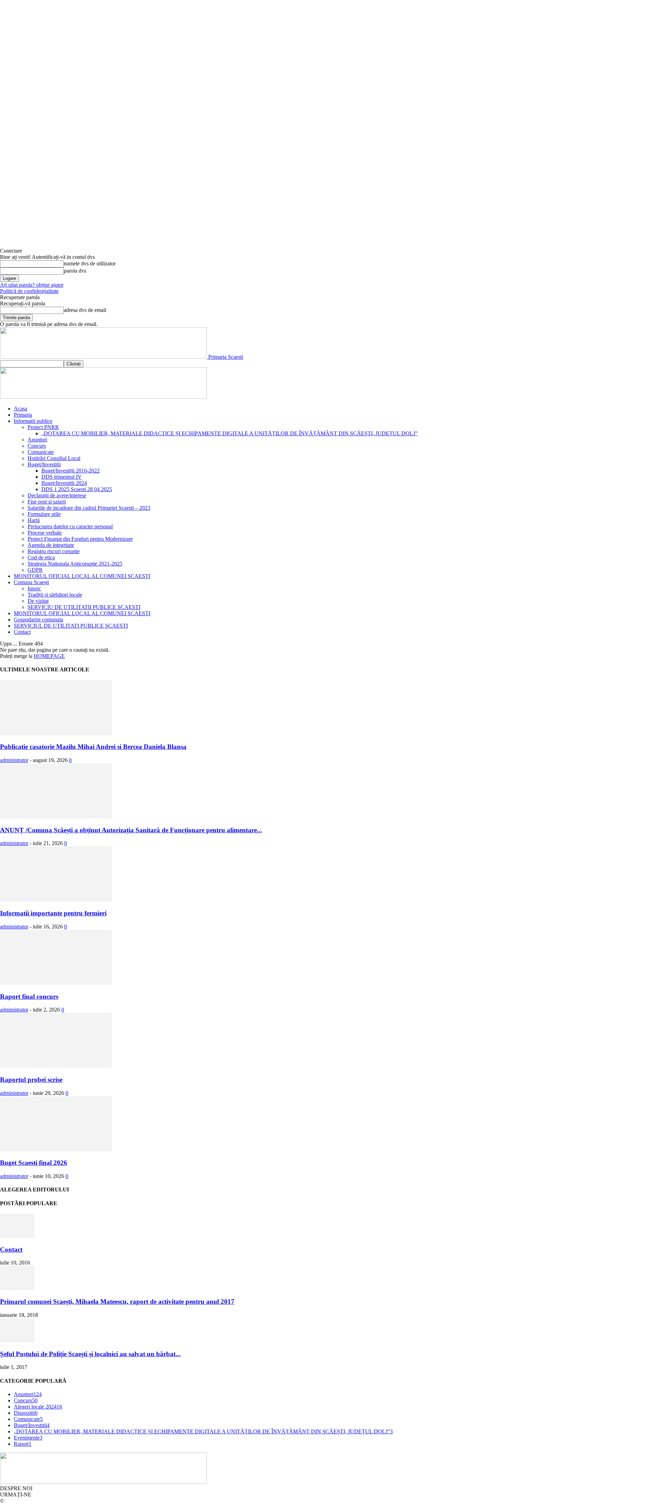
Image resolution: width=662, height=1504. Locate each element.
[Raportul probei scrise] (56, 1066)
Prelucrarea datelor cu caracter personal (70, 526)
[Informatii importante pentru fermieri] (56, 900)
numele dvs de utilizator (90, 263)
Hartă (34, 520)
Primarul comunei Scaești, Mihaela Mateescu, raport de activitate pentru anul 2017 (117, 1301)
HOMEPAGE (49, 656)
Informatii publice (33, 421)
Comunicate (41, 452)
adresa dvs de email (85, 310)
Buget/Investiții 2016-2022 (70, 471)
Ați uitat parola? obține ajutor (31, 285)
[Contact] (17, 1236)
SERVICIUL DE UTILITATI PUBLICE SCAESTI (71, 626)
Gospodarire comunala (38, 619)
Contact (22, 632)
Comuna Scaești (31, 582)
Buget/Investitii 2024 (64, 483)
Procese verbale (45, 533)
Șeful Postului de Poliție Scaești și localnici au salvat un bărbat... (90, 1354)
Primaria (23, 415)
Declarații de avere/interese (57, 495)
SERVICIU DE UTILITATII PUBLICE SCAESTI (84, 607)
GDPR (35, 570)
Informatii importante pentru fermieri (53, 913)
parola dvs (75, 271)
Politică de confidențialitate (29, 291)
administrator (14, 760)
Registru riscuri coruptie (54, 551)
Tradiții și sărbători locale (55, 595)
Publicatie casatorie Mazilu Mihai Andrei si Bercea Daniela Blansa (93, 746)
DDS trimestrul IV (61, 477)
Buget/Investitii (44, 464)
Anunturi (37, 440)
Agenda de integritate (51, 545)
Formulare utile (44, 514)
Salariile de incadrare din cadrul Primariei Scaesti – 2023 (89, 508)
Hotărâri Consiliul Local (54, 458)
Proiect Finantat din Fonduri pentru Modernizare (80, 539)
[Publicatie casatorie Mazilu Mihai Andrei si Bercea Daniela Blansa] (56, 733)
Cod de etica (41, 557)
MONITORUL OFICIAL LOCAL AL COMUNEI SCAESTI (82, 576)
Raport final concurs (29, 996)
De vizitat (38, 601)
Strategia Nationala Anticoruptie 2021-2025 (75, 564)
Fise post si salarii (47, 502)
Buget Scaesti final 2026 (33, 1162)
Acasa (20, 408)
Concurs (37, 446)
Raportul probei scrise (31, 1079)
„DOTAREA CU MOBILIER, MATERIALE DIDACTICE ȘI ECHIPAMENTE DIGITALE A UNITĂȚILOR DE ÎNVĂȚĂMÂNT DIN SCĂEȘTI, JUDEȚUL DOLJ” (229, 433)
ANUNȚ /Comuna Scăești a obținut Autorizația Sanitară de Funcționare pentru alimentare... (131, 830)
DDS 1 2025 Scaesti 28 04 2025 (76, 489)
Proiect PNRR (43, 427)
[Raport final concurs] (56, 983)
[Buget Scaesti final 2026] (56, 1149)
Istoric (34, 588)
